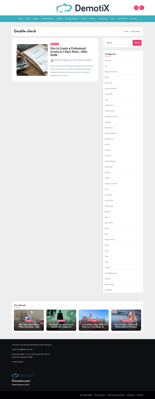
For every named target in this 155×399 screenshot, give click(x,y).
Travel (84, 19)
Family (107, 144)
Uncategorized (111, 273)
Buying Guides (111, 89)
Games (36, 19)
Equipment (109, 139)
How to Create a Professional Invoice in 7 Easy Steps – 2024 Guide (68, 51)
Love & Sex (109, 200)
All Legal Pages (86, 395)
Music (107, 217)
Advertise (131, 395)
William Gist (58, 60)
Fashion (108, 150)
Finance (108, 156)
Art (106, 66)
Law (106, 189)
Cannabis (108, 94)
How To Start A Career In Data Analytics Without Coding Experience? (126, 327)
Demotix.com (21, 381)
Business (54, 44)
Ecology (108, 122)
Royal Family (110, 240)
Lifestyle (108, 195)
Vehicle (108, 279)
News (107, 228)
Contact (133, 19)
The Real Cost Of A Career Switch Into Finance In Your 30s (61, 327)
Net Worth (122, 19)
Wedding (108, 290)
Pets (106, 234)
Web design (109, 284)
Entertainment (111, 133)
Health (60, 19)
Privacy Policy (99, 395)
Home (20, 19)
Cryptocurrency (111, 117)
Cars (113, 19)
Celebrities (103, 19)
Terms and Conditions (116, 395)
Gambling (109, 167)
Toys (106, 262)
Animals (108, 61)
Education (109, 128)
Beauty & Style (72, 19)
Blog (106, 77)
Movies (93, 19)
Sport (107, 245)
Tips (106, 256)
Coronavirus (110, 111)
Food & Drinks (48, 19)
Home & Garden (111, 184)
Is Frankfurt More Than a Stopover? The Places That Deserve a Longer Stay (94, 327)
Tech (28, 19)
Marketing (109, 206)
